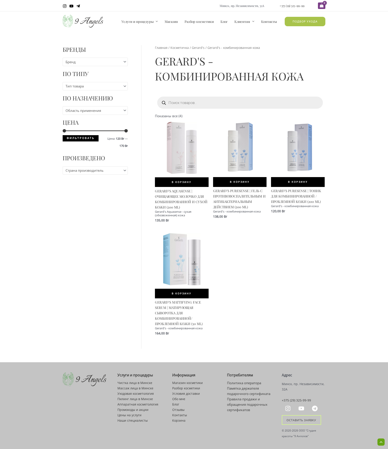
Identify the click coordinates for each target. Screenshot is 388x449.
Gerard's (198, 48)
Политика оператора (244, 383)
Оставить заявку (301, 420)
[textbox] (93, 62)
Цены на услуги (129, 415)
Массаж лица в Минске (135, 388)
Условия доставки (186, 393)
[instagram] (288, 408)
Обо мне (178, 399)
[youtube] (302, 408)
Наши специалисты (132, 420)
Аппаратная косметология (137, 404)
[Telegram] (78, 6)
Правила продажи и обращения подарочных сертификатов (247, 404)
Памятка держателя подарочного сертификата (248, 391)
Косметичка (179, 48)
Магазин (171, 21)
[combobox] (95, 62)
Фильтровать (81, 138)
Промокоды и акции (132, 410)
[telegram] (315, 408)
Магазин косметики (187, 383)
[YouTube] (71, 6)
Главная (161, 48)
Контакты (269, 21)
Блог (224, 21)
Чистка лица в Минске (134, 383)
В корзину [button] (182, 182)
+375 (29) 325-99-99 (292, 6)
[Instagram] (65, 6)
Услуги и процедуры (137, 21)
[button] (305, 21)
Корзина (178, 420)
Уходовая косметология (135, 393)
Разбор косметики (199, 21)
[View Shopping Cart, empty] (321, 5)
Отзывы (178, 410)
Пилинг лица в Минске (135, 399)
